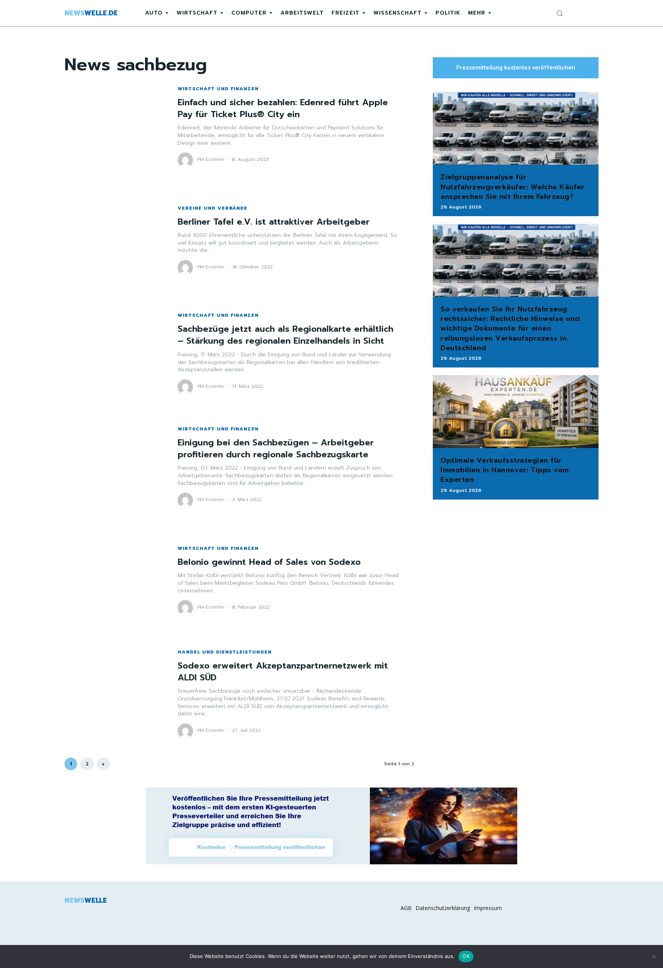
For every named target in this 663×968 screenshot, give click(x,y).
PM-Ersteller (211, 159)
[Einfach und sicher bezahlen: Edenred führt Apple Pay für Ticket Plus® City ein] (113, 127)
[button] (559, 13)
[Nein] (653, 956)
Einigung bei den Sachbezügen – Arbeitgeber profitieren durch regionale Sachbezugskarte (276, 448)
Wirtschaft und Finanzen (218, 88)
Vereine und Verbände (212, 208)
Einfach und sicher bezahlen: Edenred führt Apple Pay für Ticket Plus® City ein (283, 108)
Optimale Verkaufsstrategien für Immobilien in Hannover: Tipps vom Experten (504, 470)
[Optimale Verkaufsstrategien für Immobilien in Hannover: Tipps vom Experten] (516, 411)
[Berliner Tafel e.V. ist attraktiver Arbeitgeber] (113, 241)
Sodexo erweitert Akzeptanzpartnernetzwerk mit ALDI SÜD (283, 671)
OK (466, 956)
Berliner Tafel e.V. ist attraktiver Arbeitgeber (273, 221)
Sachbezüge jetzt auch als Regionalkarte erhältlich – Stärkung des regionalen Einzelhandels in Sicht (285, 335)
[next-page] (103, 764)
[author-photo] (186, 160)
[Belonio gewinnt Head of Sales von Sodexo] (113, 581)
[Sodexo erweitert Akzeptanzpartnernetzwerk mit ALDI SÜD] (113, 694)
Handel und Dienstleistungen (225, 652)
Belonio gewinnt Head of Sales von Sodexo (269, 562)
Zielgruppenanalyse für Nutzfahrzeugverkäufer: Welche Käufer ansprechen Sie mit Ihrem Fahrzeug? (512, 187)
